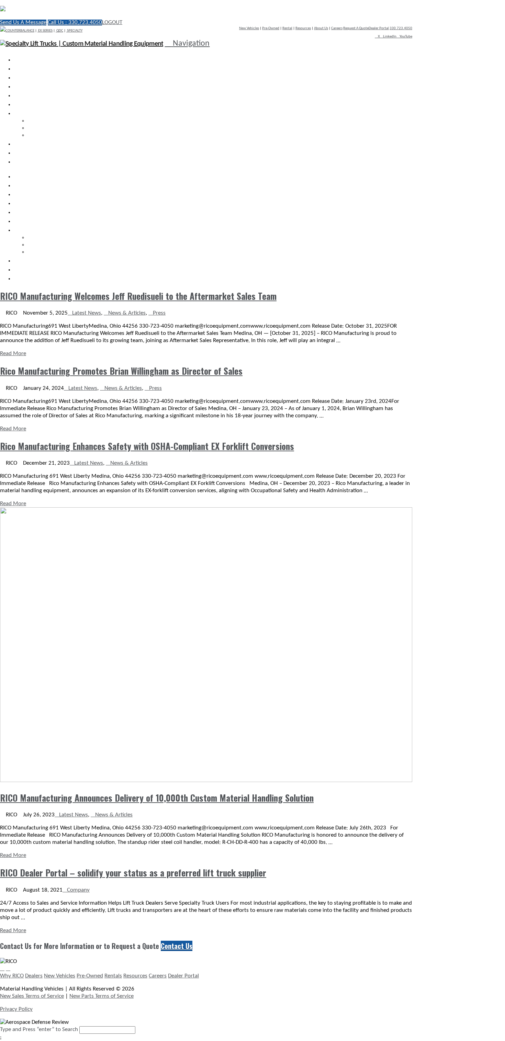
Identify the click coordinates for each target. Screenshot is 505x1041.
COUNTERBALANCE (19, 31)
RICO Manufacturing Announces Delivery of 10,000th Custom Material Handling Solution (157, 797)
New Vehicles (249, 28)
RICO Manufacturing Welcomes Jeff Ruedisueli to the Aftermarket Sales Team (138, 296)
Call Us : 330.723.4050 (75, 22)
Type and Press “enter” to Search (39, 1029)
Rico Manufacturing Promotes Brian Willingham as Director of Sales (121, 370)
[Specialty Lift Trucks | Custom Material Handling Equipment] (74, 9)
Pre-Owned (270, 28)
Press (159, 313)
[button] (187, 43)
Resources (303, 28)
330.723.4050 (401, 28)
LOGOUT (112, 22)
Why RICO (12, 976)
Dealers (34, 976)
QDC (59, 31)
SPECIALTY (74, 31)
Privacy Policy (16, 1009)
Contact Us (176, 946)
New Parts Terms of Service (101, 996)
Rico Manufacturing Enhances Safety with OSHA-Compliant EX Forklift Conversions (147, 446)
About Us (321, 28)
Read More (13, 354)
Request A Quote (356, 28)
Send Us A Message (23, 22)
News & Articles (127, 313)
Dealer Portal (379, 28)
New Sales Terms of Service (32, 996)
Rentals (113, 976)
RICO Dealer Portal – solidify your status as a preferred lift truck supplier (133, 872)
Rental (287, 28)
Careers (337, 28)
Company (78, 890)
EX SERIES (45, 31)
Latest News (86, 313)
